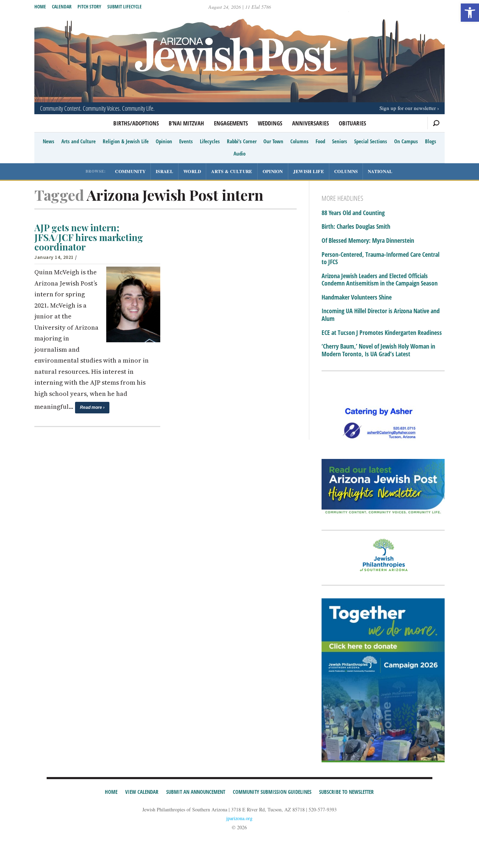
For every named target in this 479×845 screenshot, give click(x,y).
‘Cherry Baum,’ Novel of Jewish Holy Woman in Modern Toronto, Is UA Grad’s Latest (378, 350)
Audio (239, 153)
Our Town (273, 141)
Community (130, 171)
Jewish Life (308, 171)
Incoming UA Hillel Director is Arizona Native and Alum (381, 314)
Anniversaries (310, 123)
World (192, 171)
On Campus (406, 141)
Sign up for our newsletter (407, 107)
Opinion (164, 141)
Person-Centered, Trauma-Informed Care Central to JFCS (380, 258)
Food (320, 141)
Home (40, 6)
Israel (164, 171)
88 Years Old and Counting (353, 213)
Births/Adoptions (136, 123)
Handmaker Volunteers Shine (357, 297)
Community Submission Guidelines (272, 791)
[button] (470, 13)
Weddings (270, 123)
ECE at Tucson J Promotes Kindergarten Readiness (382, 333)
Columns (299, 141)
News (48, 141)
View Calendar (141, 791)
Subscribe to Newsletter (346, 791)
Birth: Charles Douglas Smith (356, 227)
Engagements (231, 123)
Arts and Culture (78, 141)
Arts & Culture (231, 171)
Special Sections (370, 141)
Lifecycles (210, 141)
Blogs (430, 141)
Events (186, 141)
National (380, 171)
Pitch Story (89, 6)
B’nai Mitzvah (186, 123)
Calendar (62, 6)
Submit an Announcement (195, 791)
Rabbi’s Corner (242, 141)
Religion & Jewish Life (126, 141)
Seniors (339, 141)
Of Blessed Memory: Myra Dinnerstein (368, 241)
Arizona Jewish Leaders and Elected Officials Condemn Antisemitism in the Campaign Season (380, 279)
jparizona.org (239, 818)
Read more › (92, 407)
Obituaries (352, 123)
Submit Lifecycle (124, 6)
